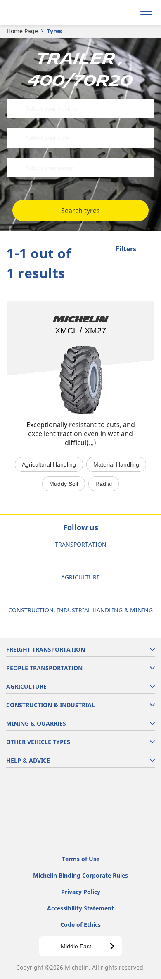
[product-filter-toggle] (148, 250)
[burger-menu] (146, 12)
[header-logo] (39, 12)
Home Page (22, 31)
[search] (126, 12)
